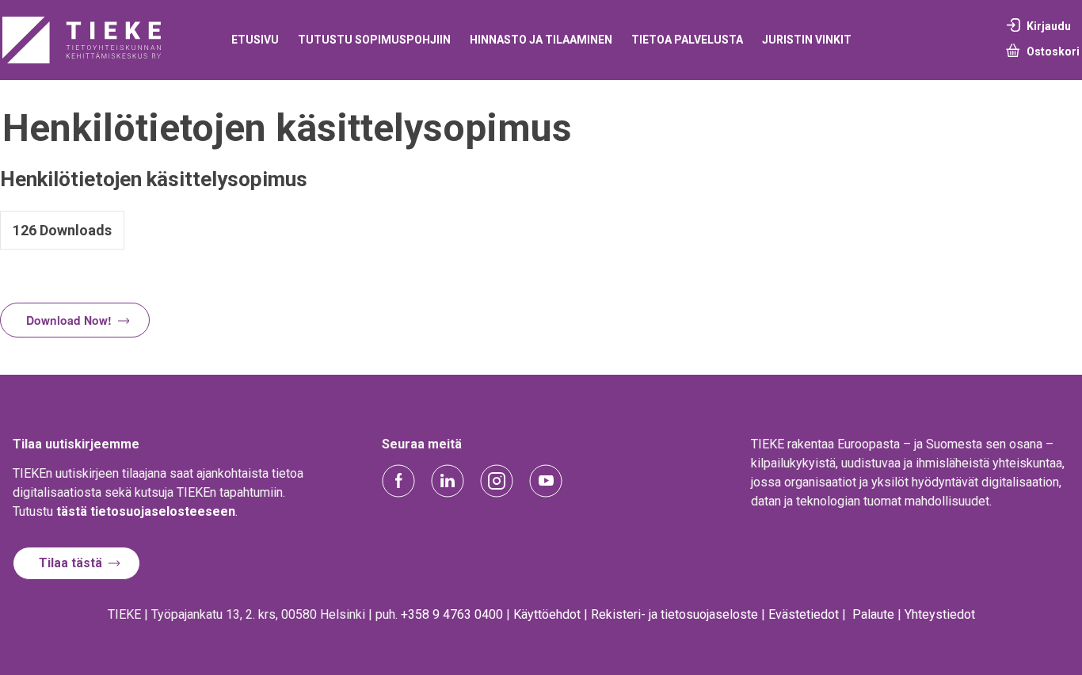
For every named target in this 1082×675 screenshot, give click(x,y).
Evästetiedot (803, 614)
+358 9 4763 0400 (452, 614)
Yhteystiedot (940, 614)
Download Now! (69, 320)
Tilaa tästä (70, 562)
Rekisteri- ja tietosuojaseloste (674, 614)
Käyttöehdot (547, 614)
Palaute (873, 614)
